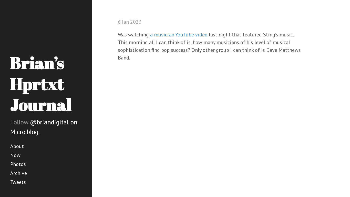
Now (15, 155)
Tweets (18, 182)
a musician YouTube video (179, 34)
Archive (18, 173)
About (17, 146)
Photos (18, 164)
